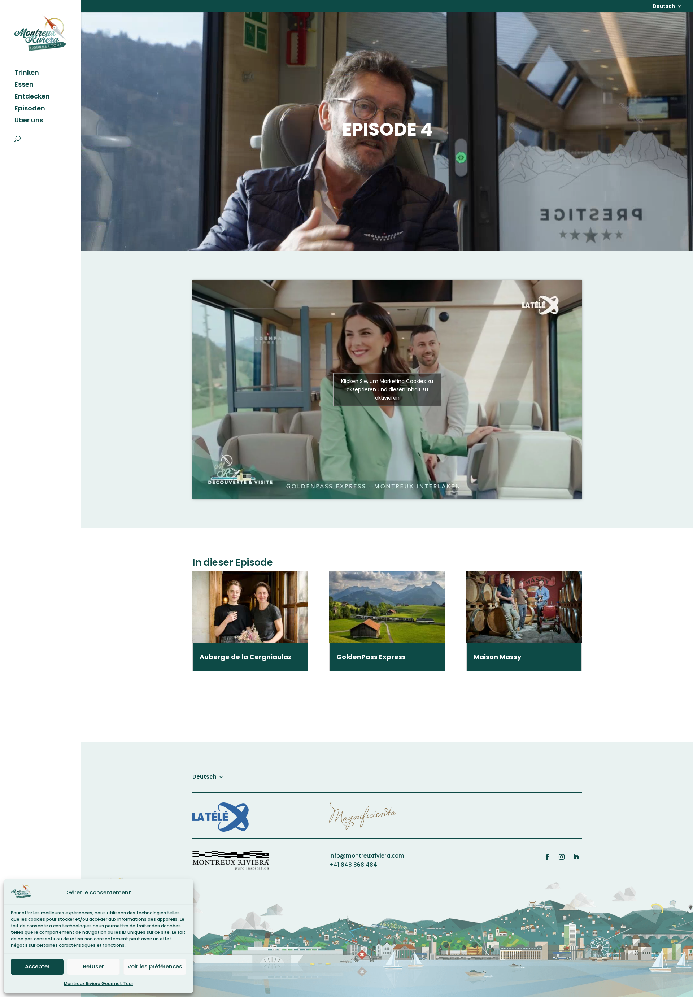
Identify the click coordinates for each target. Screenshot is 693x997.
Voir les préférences (154, 966)
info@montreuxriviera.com (366, 855)
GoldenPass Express (371, 656)
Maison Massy (497, 656)
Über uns (28, 121)
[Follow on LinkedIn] (576, 857)
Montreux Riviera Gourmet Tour (98, 983)
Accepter (37, 966)
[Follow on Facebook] (547, 857)
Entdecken (32, 97)
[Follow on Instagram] (561, 857)
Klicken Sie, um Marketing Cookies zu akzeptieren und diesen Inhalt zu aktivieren (387, 389)
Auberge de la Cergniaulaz (246, 656)
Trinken (26, 73)
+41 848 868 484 (353, 864)
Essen (24, 85)
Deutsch (664, 7)
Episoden (29, 109)
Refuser (93, 966)
